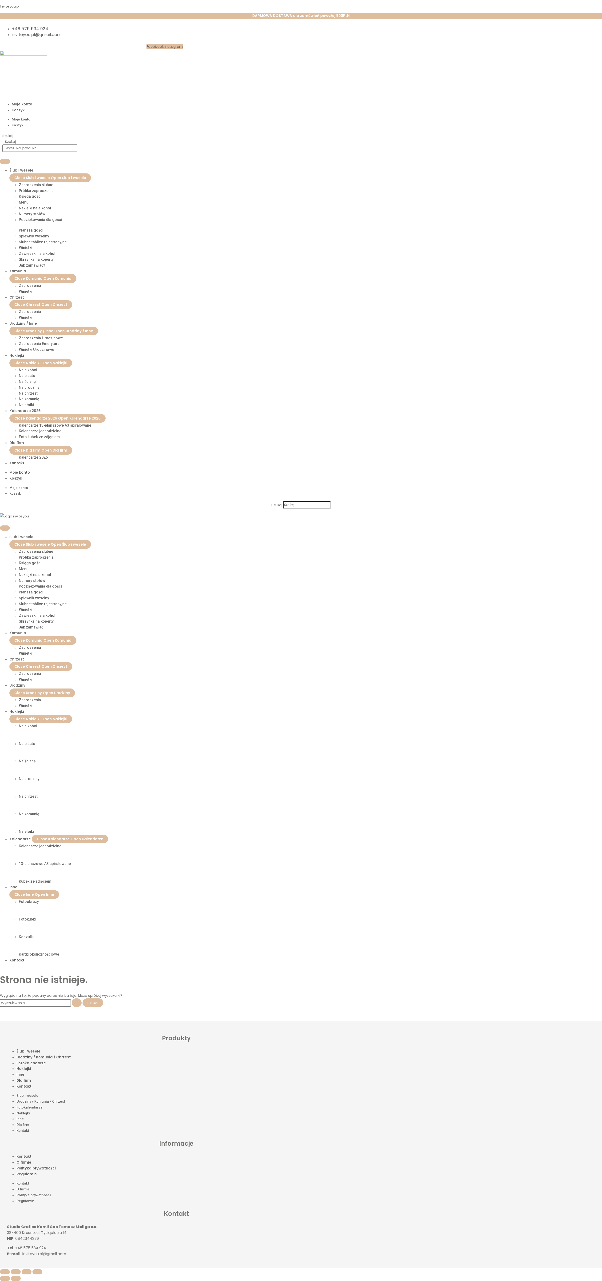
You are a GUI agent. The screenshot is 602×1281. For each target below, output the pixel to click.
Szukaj (7, 135)
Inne (20, 1074)
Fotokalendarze (31, 1063)
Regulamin (26, 1174)
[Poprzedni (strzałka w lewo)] (5, 1278)
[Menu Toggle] (5, 161)
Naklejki (23, 1068)
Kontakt (24, 1086)
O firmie (23, 1162)
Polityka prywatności (36, 1168)
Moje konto (22, 104)
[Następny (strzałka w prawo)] (16, 1278)
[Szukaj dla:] (41, 1002)
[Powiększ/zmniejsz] (5, 1271)
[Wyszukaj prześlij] (77, 1002)
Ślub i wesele (28, 1051)
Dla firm (23, 1080)
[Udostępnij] (27, 1271)
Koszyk (18, 110)
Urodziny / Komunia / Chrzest (43, 1057)
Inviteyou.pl (10, 6)
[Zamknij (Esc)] (37, 1271)
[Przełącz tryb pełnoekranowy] (16, 1271)
